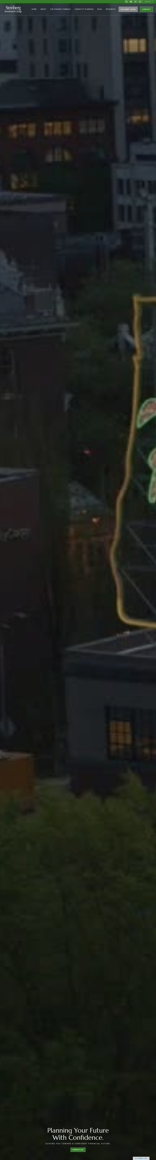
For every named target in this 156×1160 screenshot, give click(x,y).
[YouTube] (131, 1)
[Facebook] (135, 1)
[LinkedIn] (126, 1)
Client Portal (148, 2)
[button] (34, 9)
